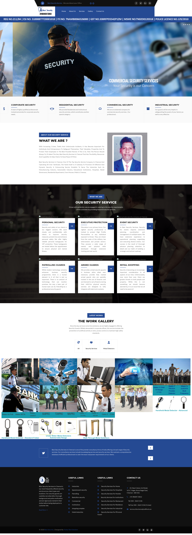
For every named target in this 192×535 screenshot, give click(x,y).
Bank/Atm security (78, 499)
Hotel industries (77, 514)
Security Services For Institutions (112, 499)
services (82, 11)
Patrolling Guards (53, 265)
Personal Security (53, 222)
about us (72, 11)
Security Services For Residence (112, 506)
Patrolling (75, 495)
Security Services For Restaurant (112, 503)
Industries (75, 488)
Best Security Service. (54, 3)
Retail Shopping (129, 265)
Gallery (90, 11)
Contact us (100, 11)
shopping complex (78, 510)
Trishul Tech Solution (71, 531)
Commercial (76, 503)
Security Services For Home (110, 488)
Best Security (49, 531)
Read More (42, 511)
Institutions (76, 506)
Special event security (79, 491)
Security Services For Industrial (111, 510)
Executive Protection (94, 222)
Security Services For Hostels (111, 495)
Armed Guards (90, 265)
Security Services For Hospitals (111, 491)
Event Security (129, 222)
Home (64, 11)
